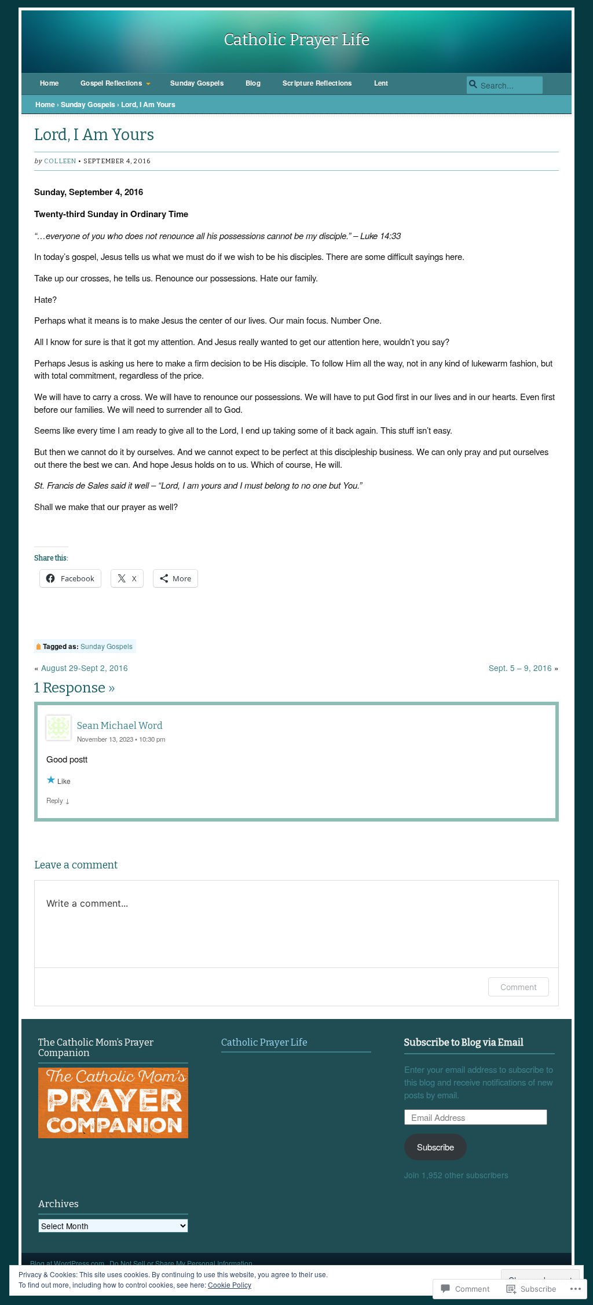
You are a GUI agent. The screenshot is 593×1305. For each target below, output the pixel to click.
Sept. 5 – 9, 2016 (520, 667)
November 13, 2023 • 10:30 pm (121, 738)
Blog (253, 83)
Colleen (60, 161)
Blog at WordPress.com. (68, 1263)
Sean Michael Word (120, 725)
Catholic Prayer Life (297, 39)
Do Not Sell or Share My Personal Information (180, 1263)
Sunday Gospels (197, 83)
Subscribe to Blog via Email (464, 1043)
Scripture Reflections (317, 83)
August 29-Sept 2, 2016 (84, 667)
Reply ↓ (58, 800)
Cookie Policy (229, 1284)
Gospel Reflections (111, 83)
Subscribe (435, 1147)
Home (49, 83)
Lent (381, 83)
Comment (518, 987)
